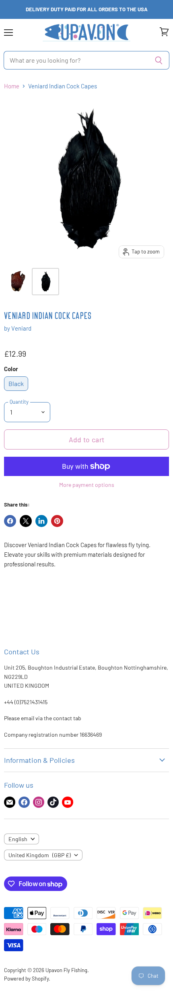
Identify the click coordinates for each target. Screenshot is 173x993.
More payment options (86, 485)
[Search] (158, 60)
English (17, 839)
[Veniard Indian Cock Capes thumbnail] (17, 281)
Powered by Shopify (26, 978)
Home (11, 86)
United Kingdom (39, 855)
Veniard (21, 328)
